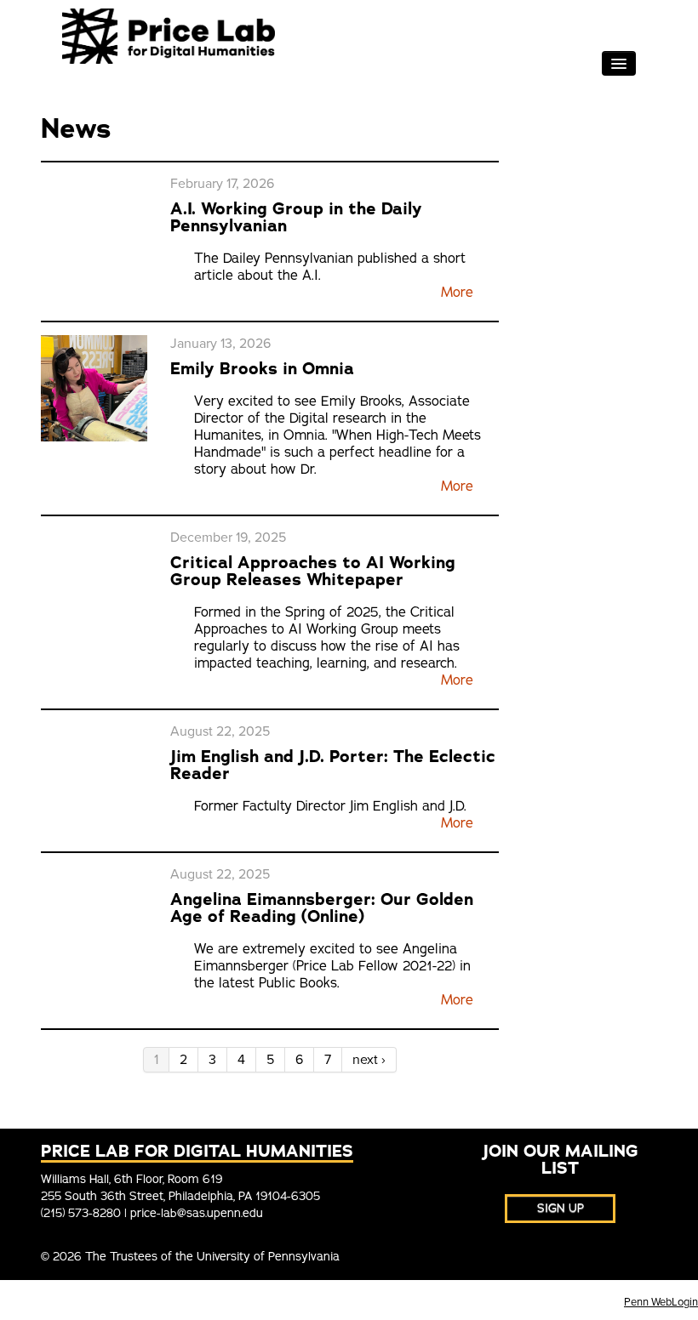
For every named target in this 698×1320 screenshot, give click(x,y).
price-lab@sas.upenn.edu (196, 1213)
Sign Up (560, 1208)
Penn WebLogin (661, 1302)
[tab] (331, 271)
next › (369, 1059)
